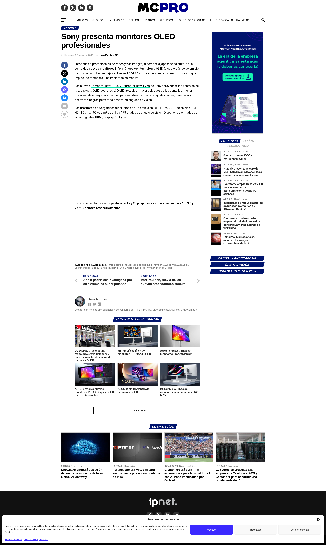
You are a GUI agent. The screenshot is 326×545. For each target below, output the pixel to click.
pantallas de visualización (172, 265)
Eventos (149, 20)
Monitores (116, 265)
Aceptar (211, 529)
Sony (96, 268)
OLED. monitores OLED (139, 265)
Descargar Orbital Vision (233, 20)
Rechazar (255, 529)
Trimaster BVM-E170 (133, 268)
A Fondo (97, 20)
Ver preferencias (300, 529)
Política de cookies (13, 539)
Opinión (134, 20)
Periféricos (83, 268)
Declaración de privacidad (36, 539)
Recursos (166, 20)
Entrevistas (116, 20)
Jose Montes (106, 55)
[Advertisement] (137, 237)
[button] (319, 519)
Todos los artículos (191, 20)
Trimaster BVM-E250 (160, 268)
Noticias (82, 20)
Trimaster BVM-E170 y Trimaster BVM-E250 (120, 86)
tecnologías (110, 268)
